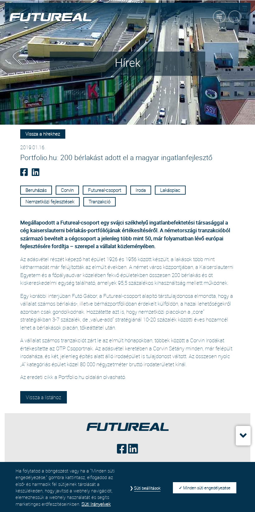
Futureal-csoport (104, 190)
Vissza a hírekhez (43, 134)
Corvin (67, 190)
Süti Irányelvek (96, 504)
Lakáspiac (170, 190)
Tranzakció (99, 201)
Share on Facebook (25, 173)
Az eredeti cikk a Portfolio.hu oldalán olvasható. (73, 377)
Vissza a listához (43, 397)
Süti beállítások (147, 488)
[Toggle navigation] (219, 17)
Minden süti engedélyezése (206, 488)
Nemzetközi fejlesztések (50, 201)
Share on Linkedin (36, 173)
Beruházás (36, 190)
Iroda (141, 190)
